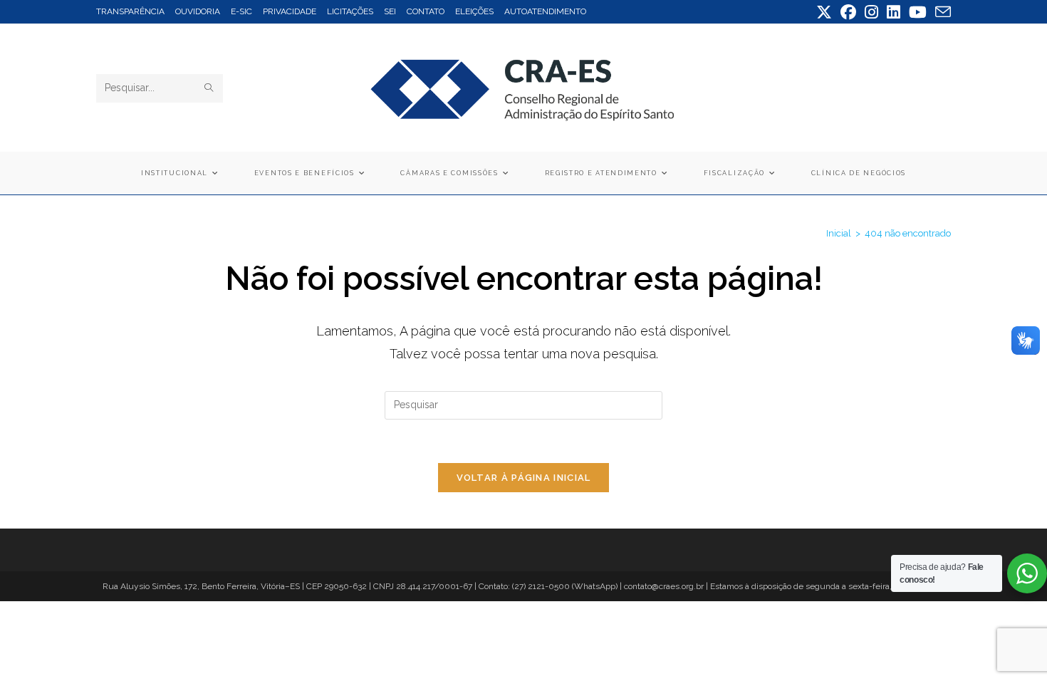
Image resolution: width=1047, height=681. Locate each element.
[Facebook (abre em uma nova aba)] (848, 12)
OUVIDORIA (197, 11)
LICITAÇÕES (350, 11)
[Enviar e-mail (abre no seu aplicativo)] (941, 12)
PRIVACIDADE (289, 11)
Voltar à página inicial (524, 477)
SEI (390, 11)
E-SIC (241, 11)
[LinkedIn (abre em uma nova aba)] (893, 12)
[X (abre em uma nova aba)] (824, 12)
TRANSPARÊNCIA (130, 11)
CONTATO (425, 11)
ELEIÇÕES (474, 11)
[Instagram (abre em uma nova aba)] (871, 12)
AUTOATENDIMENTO (545, 11)
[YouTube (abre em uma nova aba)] (918, 12)
